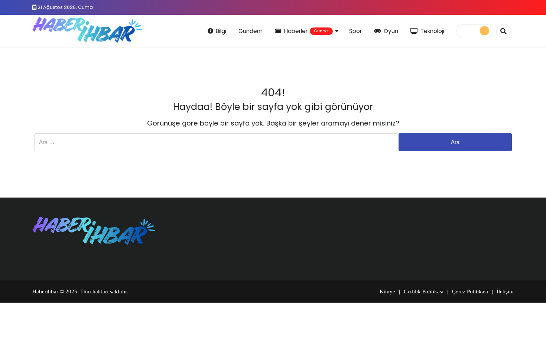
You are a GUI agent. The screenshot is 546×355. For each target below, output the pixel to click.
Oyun (391, 31)
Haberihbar (45, 291)
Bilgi (221, 31)
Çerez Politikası (470, 291)
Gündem (250, 31)
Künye (387, 291)
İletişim (505, 291)
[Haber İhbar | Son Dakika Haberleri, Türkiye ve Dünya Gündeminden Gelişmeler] (87, 30)
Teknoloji (432, 31)
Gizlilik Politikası (423, 291)
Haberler (306, 31)
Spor (355, 31)
